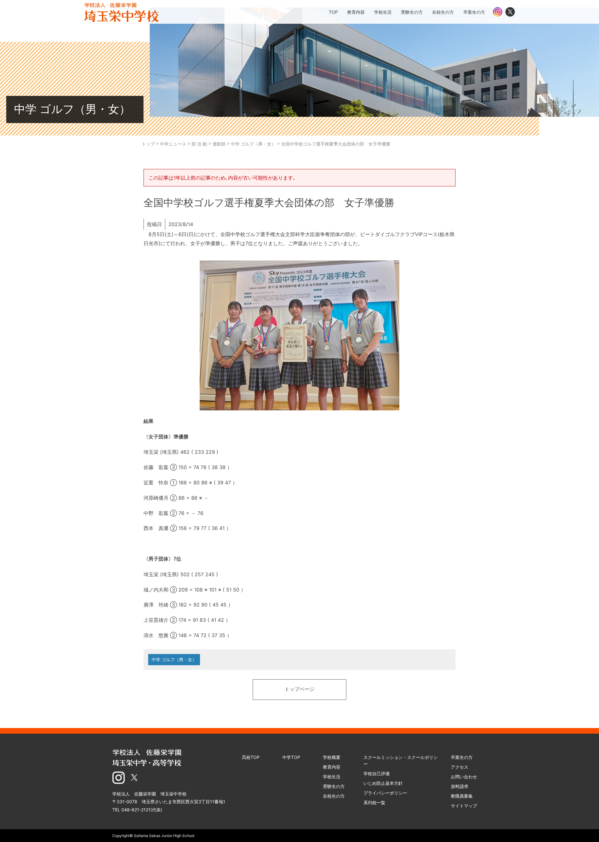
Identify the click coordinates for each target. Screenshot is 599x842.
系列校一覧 (374, 802)
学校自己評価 (376, 773)
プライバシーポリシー (385, 792)
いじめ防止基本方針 (383, 783)
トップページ (299, 689)
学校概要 (331, 757)
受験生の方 (334, 786)
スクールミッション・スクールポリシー (400, 760)
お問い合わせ (464, 776)
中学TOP (291, 757)
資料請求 (459, 786)
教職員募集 (462, 796)
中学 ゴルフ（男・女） (174, 659)
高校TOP (251, 757)
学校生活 (331, 776)
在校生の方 (334, 796)
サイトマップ (464, 805)
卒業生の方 (462, 757)
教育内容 (331, 767)
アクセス (459, 767)
